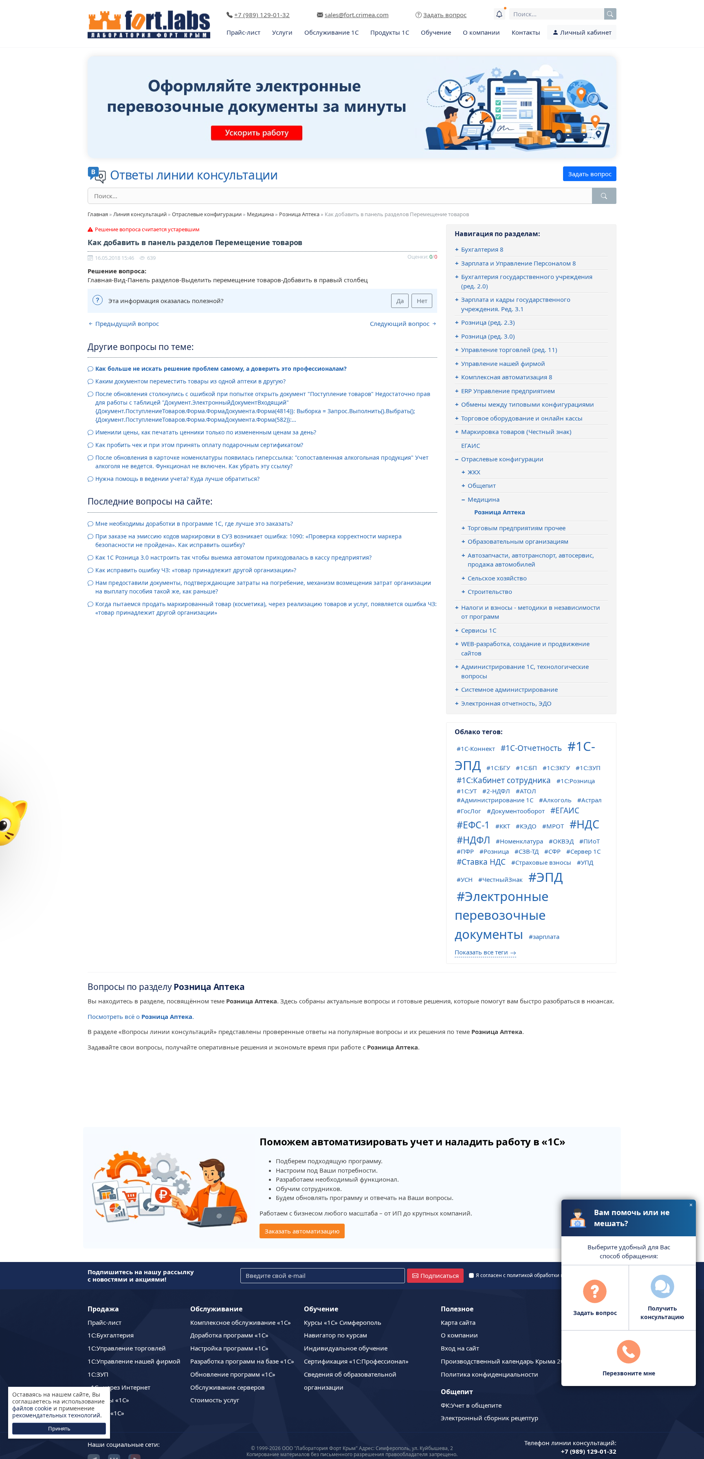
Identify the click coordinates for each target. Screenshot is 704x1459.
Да (400, 301)
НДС (587, 824)
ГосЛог (471, 811)
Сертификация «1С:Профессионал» (356, 1361)
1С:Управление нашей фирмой (134, 1361)
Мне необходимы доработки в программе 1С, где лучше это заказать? (194, 523)
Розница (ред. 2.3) (488, 322)
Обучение (436, 32)
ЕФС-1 (476, 824)
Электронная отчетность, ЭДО (506, 703)
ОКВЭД (563, 841)
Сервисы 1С (478, 630)
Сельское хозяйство (497, 578)
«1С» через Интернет (119, 1387)
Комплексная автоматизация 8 (506, 377)
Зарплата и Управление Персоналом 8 (518, 263)
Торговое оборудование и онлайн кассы (522, 418)
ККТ (504, 826)
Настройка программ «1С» (229, 1348)
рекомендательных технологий (56, 1415)
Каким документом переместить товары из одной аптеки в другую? (190, 381)
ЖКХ (474, 472)
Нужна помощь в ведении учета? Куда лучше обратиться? (177, 479)
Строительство (490, 591)
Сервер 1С (585, 851)
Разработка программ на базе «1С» (242, 1361)
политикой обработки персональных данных (561, 1275)
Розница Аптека (299, 214)
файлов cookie (32, 1408)
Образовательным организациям (518, 541)
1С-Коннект (478, 748)
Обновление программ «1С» (232, 1374)
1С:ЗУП (590, 768)
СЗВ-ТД (529, 851)
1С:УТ (469, 791)
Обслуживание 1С (331, 32)
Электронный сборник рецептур (489, 1418)
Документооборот (518, 811)
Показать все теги (481, 952)
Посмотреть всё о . (141, 1016)
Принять (59, 1428)
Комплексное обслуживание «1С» (240, 1322)
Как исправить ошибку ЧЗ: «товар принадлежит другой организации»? (195, 570)
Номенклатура (521, 841)
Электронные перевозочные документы (501, 915)
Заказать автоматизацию (302, 1231)
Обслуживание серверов (227, 1387)
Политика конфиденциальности (489, 1374)
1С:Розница (578, 781)
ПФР (467, 851)
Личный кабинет (585, 32)
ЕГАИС (470, 445)
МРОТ (555, 826)
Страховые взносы (543, 862)
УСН (467, 879)
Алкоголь (557, 800)
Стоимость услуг (215, 1400)
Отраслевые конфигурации (207, 214)
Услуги (282, 32)
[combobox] (562, 14)
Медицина (260, 214)
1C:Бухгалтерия (111, 1335)
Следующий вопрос (400, 323)
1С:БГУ (500, 768)
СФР (554, 851)
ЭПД (550, 877)
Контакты (526, 32)
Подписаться (439, 1275)
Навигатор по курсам (335, 1335)
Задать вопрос (590, 174)
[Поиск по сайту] (610, 14)
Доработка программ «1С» (229, 1335)
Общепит (482, 485)
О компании (481, 32)
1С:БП (528, 768)
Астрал (591, 800)
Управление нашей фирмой (503, 363)
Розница (496, 851)
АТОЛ (528, 791)
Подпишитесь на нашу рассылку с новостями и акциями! (141, 1275)
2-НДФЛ (498, 791)
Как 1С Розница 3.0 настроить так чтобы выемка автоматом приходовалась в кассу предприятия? (233, 557)
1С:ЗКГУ (558, 768)
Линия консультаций (140, 214)
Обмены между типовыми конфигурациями (527, 404)
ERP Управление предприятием (508, 391)
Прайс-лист (243, 32)
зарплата (546, 936)
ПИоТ (591, 841)
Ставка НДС (484, 862)
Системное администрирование (509, 689)
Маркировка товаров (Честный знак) (516, 431)
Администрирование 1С (497, 800)
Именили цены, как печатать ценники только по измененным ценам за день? (205, 432)
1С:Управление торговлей (127, 1348)
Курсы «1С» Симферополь (342, 1322)
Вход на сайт (460, 1348)
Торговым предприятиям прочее (516, 528)
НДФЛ (476, 839)
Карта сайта (458, 1322)
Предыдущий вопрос (126, 323)
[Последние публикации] (499, 14)
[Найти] (604, 196)
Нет (422, 301)
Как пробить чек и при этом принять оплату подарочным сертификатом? (199, 445)
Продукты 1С (389, 32)
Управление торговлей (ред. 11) (509, 349)
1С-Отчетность (534, 748)
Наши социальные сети (123, 1444)
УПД (587, 862)
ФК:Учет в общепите (471, 1405)
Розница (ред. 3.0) (488, 336)
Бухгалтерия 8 (482, 249)
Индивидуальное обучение (345, 1348)
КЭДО (528, 826)
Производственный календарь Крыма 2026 (506, 1361)
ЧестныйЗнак (502, 879)
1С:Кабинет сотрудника (506, 780)
